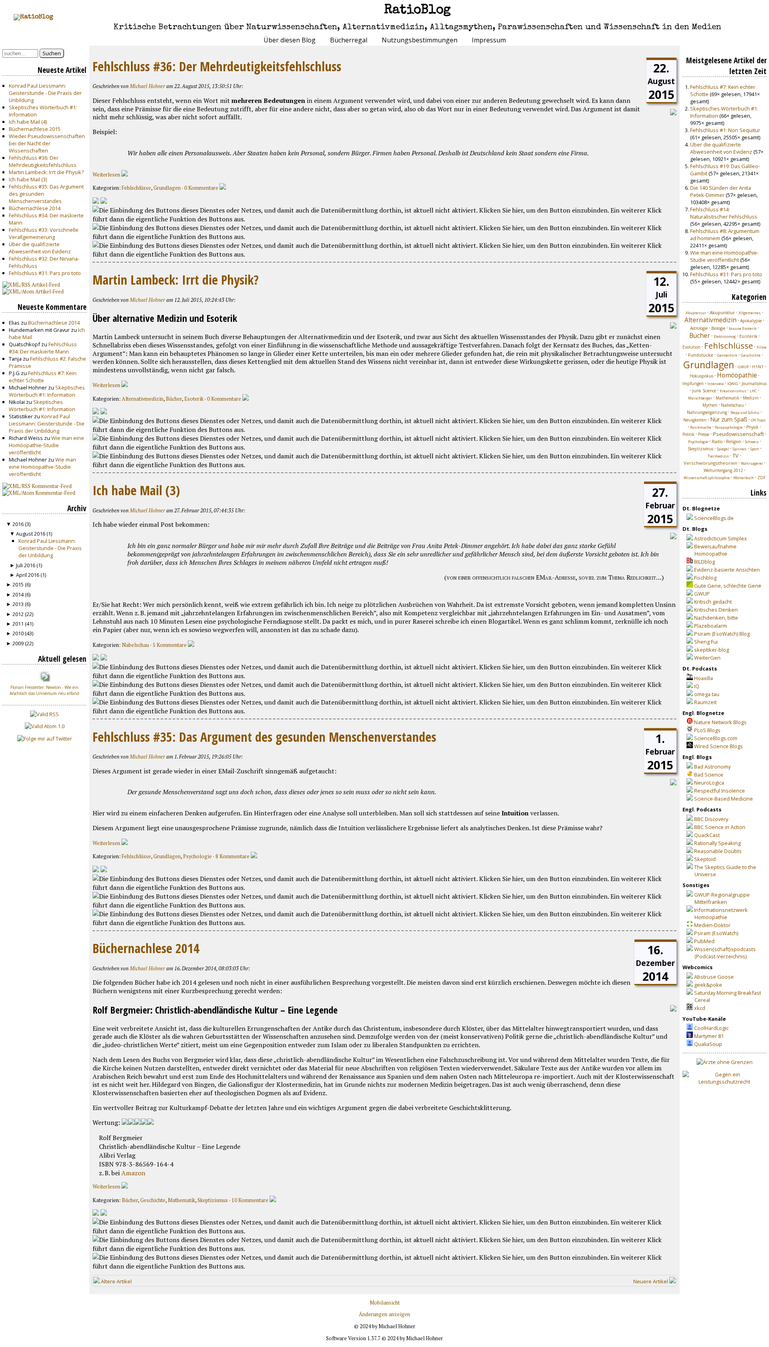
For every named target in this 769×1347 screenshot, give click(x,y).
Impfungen (693, 383)
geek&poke (708, 984)
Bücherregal (348, 40)
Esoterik (193, 398)
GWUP (743, 366)
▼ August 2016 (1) (31, 533)
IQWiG (732, 383)
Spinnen (740, 449)
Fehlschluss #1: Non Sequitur (725, 130)
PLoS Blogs (707, 730)
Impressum (489, 40)
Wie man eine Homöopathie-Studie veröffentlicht (46, 445)
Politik (688, 434)
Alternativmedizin (142, 398)
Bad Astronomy (712, 766)
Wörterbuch (743, 477)
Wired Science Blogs (718, 746)
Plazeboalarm (710, 625)
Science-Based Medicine (723, 798)
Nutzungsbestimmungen (419, 40)
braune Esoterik (743, 328)
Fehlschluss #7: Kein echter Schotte (42, 376)
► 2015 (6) (18, 584)
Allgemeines (750, 312)
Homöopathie (737, 375)
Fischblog (705, 577)
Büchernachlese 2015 (34, 128)
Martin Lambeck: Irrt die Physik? (46, 172)
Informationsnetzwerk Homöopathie (721, 913)
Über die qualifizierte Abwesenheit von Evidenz (40, 248)
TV (736, 455)
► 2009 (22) (19, 643)
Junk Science (704, 390)
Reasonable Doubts (718, 851)
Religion (733, 441)
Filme (762, 347)
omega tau (706, 694)
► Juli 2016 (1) (26, 565)
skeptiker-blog (711, 649)
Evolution (691, 347)
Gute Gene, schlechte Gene (727, 585)
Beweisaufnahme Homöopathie (715, 550)
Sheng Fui (706, 641)
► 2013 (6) (18, 604)
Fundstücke (700, 355)
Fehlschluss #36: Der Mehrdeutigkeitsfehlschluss (42, 161)
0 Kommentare (201, 188)
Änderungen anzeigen (384, 1314)
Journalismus (754, 383)
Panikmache (700, 427)
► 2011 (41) (19, 623)
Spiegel (723, 449)
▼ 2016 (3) (18, 524)
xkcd (699, 1008)
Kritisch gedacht (713, 601)
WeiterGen (707, 657)
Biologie (718, 328)
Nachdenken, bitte (716, 617)
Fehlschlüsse (136, 188)
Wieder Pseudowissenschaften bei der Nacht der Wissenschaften (47, 143)
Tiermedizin (718, 456)
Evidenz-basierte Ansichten (727, 569)
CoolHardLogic (711, 1028)
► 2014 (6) (18, 594)
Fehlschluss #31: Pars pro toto (45, 273)
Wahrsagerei (752, 463)
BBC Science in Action (719, 827)
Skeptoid (705, 859)
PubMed (704, 941)
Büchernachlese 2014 (34, 208)
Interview (715, 383)
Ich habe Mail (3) (28, 179)
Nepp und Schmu (745, 412)
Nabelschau (135, 645)
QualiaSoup (708, 1044)
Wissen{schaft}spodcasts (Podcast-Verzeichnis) (725, 953)
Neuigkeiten (695, 420)
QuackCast (707, 835)
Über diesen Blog (290, 40)
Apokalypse (751, 320)
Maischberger (700, 398)
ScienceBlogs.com (715, 738)
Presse (703, 434)
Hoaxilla (703, 678)
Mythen (710, 405)
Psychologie (197, 856)
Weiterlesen (107, 174)
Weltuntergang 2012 (723, 470)
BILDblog (704, 561)
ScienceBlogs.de (714, 518)
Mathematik (181, 1200)
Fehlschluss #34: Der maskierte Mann (43, 348)
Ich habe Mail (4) (28, 121)
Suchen (51, 53)
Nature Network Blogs (720, 722)
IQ (696, 686)
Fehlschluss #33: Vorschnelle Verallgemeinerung (44, 233)
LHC (753, 390)
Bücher (174, 398)
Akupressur (696, 312)
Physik (752, 427)
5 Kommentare (170, 645)
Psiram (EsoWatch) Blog (722, 633)
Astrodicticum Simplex (720, 538)
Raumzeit (705, 702)
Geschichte (152, 1200)
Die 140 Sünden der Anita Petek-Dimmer (720, 191)
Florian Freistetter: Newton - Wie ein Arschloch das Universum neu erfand (44, 690)
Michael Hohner (147, 86)
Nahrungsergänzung (707, 412)
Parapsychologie (729, 427)
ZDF (761, 477)
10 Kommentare (251, 1200)
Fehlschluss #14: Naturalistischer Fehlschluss (723, 213)
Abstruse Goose (714, 976)
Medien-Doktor (712, 925)
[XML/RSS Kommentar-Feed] (96, 201)
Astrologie (699, 328)
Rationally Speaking (717, 843)
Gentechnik (727, 355)
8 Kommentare (233, 856)
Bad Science (708, 774)
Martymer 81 (709, 1036)
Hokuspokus (701, 376)
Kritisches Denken (716, 609)
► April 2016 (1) (28, 574)
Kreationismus (733, 390)
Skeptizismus (212, 1200)
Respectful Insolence (719, 790)
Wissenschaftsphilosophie (707, 477)
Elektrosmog (725, 336)
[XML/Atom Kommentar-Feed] (104, 201)
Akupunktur (722, 312)
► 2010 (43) (19, 633)
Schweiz (752, 441)
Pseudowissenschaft (738, 434)
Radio (717, 441)
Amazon (133, 1172)
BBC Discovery (711, 819)
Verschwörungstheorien (710, 463)
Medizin (751, 398)
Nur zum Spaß (728, 419)
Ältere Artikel (116, 1281)
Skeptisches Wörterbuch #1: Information (47, 391)
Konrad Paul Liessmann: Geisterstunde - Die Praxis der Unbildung (45, 93)
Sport (754, 449)
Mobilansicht (385, 1302)
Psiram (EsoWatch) (716, 933)
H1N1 (757, 366)
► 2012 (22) (19, 614)
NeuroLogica (709, 782)
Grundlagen (167, 188)
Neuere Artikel (651, 1281)
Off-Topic (758, 420)
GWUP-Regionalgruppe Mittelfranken (722, 898)
